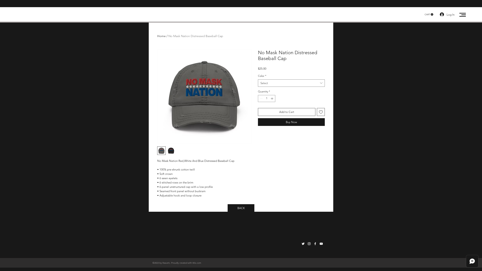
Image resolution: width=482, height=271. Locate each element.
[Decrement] (261, 98)
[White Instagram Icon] (309, 244)
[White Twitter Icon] (303, 244)
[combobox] (291, 83)
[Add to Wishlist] (321, 112)
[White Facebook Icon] (315, 244)
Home (161, 36)
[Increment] (272, 98)
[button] (429, 14)
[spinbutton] (266, 98)
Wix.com (196, 262)
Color (262, 76)
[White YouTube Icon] (321, 244)
